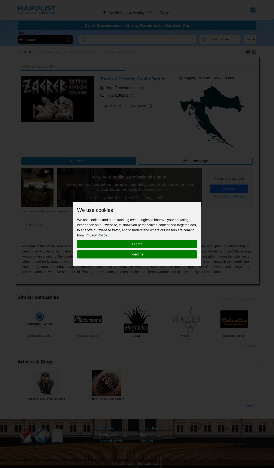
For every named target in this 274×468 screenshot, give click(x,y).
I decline (137, 254)
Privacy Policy (96, 235)
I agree (137, 244)
